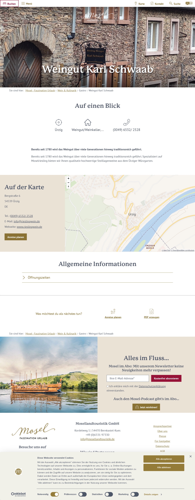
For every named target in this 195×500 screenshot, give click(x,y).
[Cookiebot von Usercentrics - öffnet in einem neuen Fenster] (18, 494)
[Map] (130, 213)
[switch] (83, 494)
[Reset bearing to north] (68, 187)
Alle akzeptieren (164, 459)
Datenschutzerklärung (152, 386)
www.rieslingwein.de (29, 227)
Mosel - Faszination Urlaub (40, 90)
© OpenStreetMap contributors (182, 250)
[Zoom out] (68, 182)
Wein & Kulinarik (67, 90)
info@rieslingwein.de (27, 221)
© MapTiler (166, 250)
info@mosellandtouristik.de (97, 439)
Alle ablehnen (164, 467)
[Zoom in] (68, 178)
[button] (9, 3)
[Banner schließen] (191, 456)
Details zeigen (151, 494)
